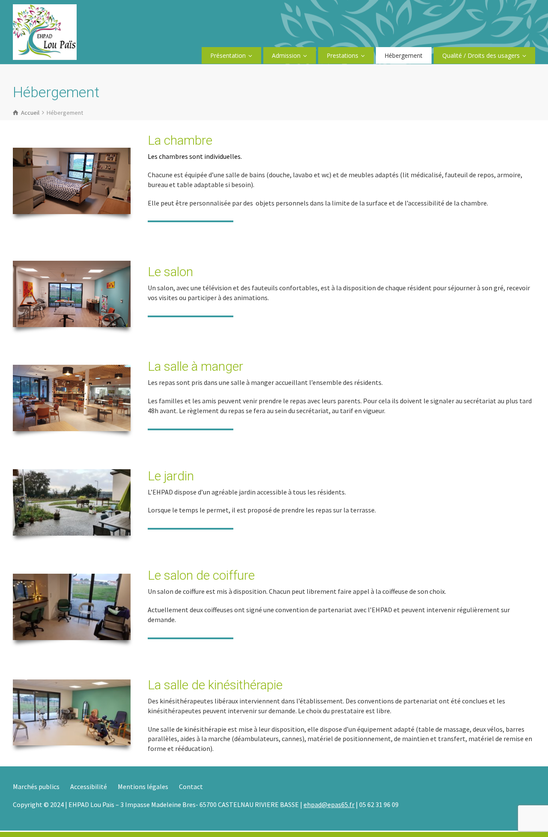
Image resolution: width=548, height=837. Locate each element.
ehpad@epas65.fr (329, 804)
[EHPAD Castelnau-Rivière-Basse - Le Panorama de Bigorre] (45, 31)
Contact (191, 786)
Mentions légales (143, 786)
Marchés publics (36, 786)
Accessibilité (88, 786)
